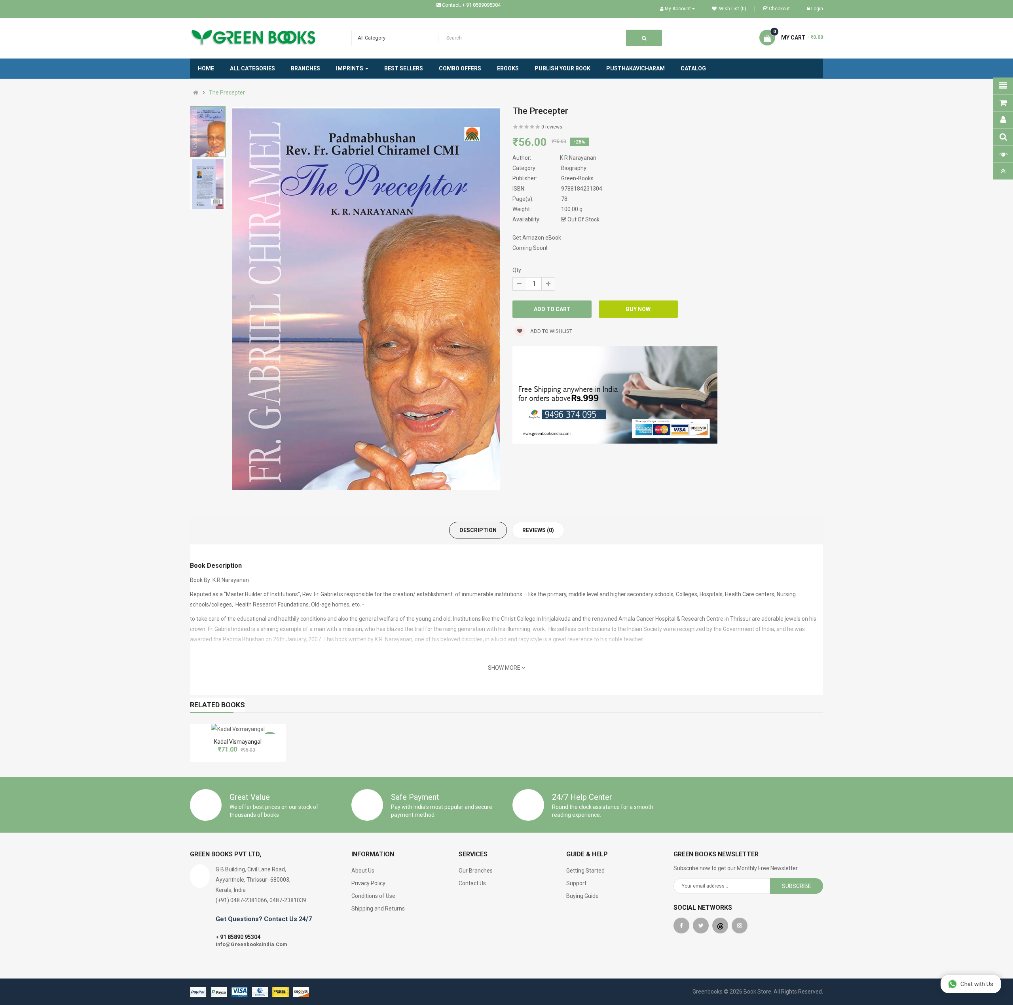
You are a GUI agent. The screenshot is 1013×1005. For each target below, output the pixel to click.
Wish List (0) (732, 8)
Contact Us (472, 883)
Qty (516, 270)
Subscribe (796, 886)
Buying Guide (582, 896)
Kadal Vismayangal (238, 742)
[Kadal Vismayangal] (238, 729)
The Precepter (227, 92)
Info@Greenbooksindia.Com (251, 944)
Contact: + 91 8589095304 (471, 5)
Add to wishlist (550, 331)
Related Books (217, 705)
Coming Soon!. (530, 248)
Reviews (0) (538, 530)
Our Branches (476, 870)
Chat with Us (976, 984)
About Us (362, 870)
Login (817, 8)
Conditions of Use (373, 896)
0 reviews (551, 127)
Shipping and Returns (378, 908)
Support (576, 883)
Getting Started (585, 870)
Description (478, 530)
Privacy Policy (368, 883)
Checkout (779, 8)
